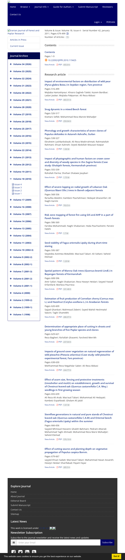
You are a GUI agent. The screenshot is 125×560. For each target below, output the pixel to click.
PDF (64, 64)
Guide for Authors (62, 6)
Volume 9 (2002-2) (22, 257)
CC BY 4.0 (44, 528)
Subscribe (107, 542)
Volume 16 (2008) (22, 206)
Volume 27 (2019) (22, 114)
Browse (24, 6)
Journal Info (41, 6)
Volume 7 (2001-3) (22, 271)
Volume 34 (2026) (22, 64)
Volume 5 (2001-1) (22, 285)
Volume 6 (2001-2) (22, 278)
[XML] (67, 33)
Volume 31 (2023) (22, 85)
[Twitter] (21, 552)
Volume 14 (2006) (22, 221)
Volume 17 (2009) (22, 199)
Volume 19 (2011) (22, 171)
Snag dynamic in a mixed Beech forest (65, 109)
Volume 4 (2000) (21, 293)
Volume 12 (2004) (22, 235)
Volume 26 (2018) (22, 121)
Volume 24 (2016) (22, 135)
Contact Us (15, 14)
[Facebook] (14, 552)
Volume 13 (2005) (22, 228)
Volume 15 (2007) (22, 214)
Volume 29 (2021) (22, 100)
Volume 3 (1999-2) (22, 300)
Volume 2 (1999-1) (22, 307)
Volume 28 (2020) (22, 107)
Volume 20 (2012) (22, 164)
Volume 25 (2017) (22, 128)
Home (13, 6)
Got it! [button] (116, 556)
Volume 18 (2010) (22, 178)
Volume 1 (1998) (21, 314)
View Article (50, 64)
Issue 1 (18, 193)
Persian (110, 22)
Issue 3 (18, 187)
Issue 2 (18, 190)
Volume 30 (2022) (22, 92)
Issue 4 (18, 184)
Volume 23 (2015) (22, 143)
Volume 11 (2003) (22, 242)
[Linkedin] (27, 552)
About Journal (18, 496)
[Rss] (34, 552)
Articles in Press (18, 39)
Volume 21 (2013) (22, 157)
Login (97, 22)
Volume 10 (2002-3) (23, 249)
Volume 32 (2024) (22, 78)
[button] (82, 556)
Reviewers (107, 6)
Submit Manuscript (88, 6)
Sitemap (15, 514)
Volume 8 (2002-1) (22, 264)
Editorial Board (18, 500)
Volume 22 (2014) (22, 150)
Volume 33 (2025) (22, 71)
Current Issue (17, 46)
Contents (50, 52)
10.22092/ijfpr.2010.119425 (62, 60)
